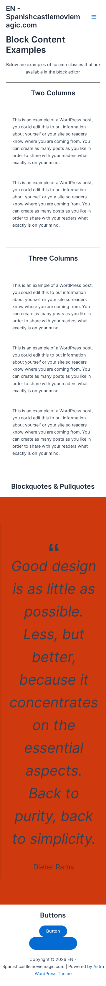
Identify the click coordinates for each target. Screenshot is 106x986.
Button (53, 931)
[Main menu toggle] (94, 17)
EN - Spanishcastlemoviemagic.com (43, 17)
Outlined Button (53, 943)
